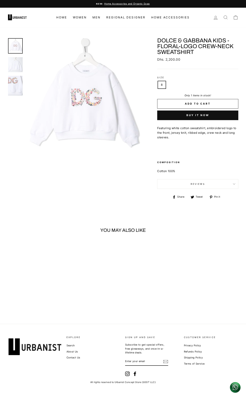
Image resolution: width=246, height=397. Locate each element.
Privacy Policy (192, 345)
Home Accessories (170, 17)
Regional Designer (125, 17)
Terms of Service (194, 363)
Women (80, 17)
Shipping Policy (193, 357)
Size (161, 77)
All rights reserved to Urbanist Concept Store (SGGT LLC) (123, 382)
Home (61, 17)
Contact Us (73, 357)
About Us (72, 351)
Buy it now (197, 115)
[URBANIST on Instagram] (127, 373)
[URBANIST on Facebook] (135, 373)
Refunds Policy (193, 351)
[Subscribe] (165, 361)
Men (96, 17)
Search (70, 345)
